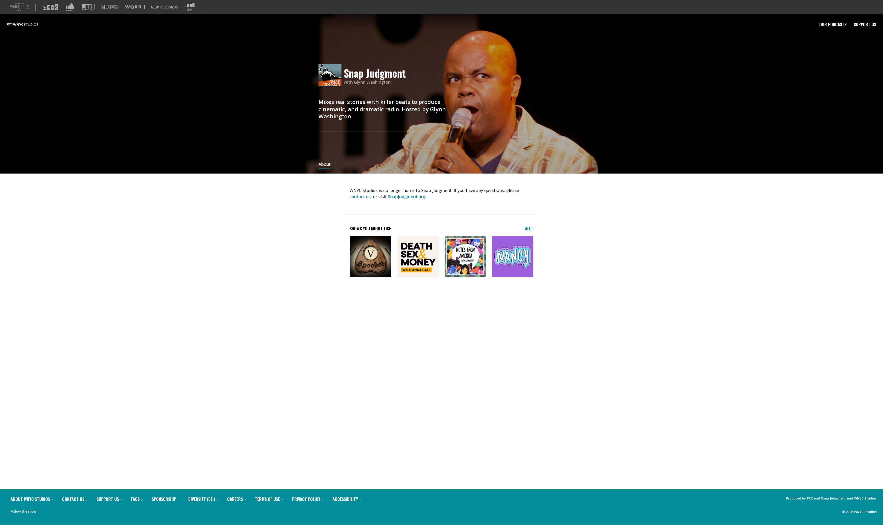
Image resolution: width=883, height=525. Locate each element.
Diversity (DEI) (201, 499)
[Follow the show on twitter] (52, 510)
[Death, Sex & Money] (418, 257)
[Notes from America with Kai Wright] (465, 257)
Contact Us (73, 499)
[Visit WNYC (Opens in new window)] (50, 7)
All (528, 228)
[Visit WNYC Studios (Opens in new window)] (88, 7)
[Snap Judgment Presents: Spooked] (370, 257)
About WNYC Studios (30, 499)
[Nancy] (512, 257)
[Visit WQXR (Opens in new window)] (135, 7)
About (324, 165)
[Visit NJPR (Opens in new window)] (110, 7)
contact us (360, 196)
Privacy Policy (306, 499)
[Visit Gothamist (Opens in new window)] (70, 7)
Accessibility (345, 499)
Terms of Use (267, 499)
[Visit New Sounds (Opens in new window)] (164, 7)
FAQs (135, 499)
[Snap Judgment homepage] (331, 76)
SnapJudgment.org (406, 196)
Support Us (865, 24)
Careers (235, 499)
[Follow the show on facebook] (43, 510)
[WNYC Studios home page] (28, 24)
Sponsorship (164, 499)
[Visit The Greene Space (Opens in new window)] (189, 7)
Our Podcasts (832, 24)
